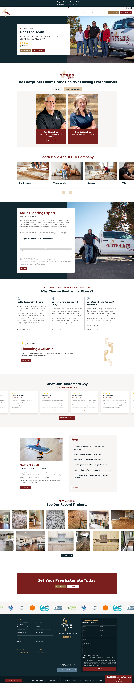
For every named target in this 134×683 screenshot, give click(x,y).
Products (95, 13)
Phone (84, 630)
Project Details (85, 647)
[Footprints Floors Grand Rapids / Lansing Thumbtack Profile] (20, 608)
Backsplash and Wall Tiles (43, 630)
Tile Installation (40, 622)
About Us (20, 638)
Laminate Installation (22, 630)
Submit (23, 268)
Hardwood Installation (23, 627)
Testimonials (59, 183)
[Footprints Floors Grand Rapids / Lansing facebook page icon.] (126, 8)
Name (21, 241)
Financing (97, 8)
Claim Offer (25, 487)
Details (118, 681)
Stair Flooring (39, 632)
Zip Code (84, 639)
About (102, 13)
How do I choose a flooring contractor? (87, 470)
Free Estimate (126, 13)
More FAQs (76, 487)
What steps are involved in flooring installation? (90, 465)
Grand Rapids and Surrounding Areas (80, 8)
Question (21, 250)
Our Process (25, 183)
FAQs (18, 644)
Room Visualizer (113, 8)
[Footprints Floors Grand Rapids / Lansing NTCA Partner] (71, 608)
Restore (122, 8)
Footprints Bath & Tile (66, 670)
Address (84, 635)
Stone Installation (21, 632)
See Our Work (67, 555)
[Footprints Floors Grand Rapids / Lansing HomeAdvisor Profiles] (9, 608)
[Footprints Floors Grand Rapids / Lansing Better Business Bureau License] (45, 608)
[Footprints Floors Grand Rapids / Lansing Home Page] (20, 28)
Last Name (102, 626)
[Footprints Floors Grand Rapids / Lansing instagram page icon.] (128, 8)
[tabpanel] (33, 175)
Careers (91, 183)
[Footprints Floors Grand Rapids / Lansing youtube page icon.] (130, 8)
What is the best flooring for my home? (87, 454)
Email (48, 246)
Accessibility (68, 680)
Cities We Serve (41, 652)
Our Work (104, 8)
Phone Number (23, 246)
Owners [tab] (57, 89)
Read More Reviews (67, 418)
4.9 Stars (25, 46)
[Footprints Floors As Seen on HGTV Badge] (32, 608)
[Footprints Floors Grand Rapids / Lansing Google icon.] (131, 8)
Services (86, 13)
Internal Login (99, 680)
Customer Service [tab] (73, 89)
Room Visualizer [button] (12, 680)
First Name (85, 626)
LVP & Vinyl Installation (42, 627)
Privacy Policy (34, 264)
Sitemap (75, 680)
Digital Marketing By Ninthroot (87, 680)
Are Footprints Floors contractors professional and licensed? (91, 476)
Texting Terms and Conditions (27, 258)
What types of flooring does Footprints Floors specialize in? (89, 448)
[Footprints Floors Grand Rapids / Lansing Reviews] (24, 43)
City (101, 635)
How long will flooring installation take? (87, 459)
